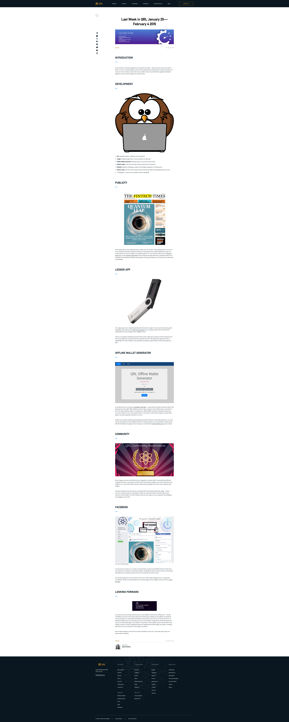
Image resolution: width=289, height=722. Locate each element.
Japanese (154, 672)
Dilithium (136, 687)
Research (136, 669)
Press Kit (119, 681)
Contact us (186, 3)
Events (119, 678)
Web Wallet (171, 675)
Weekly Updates (121, 695)
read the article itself (131, 255)
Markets (114, 3)
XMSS (135, 678)
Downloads (135, 3)
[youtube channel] (97, 36)
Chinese (154, 687)
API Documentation (173, 678)
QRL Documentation (138, 330)
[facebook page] (97, 44)
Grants (136, 675)
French (153, 678)
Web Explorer (172, 672)
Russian (154, 675)
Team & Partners (158, 3)
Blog (169, 3)
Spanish (154, 693)
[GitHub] (97, 53)
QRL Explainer (120, 669)
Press (118, 701)
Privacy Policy (118, 718)
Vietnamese (154, 681)
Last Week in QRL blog (140, 407)
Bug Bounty (137, 698)
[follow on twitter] (97, 39)
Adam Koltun (126, 647)
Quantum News (121, 698)
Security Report (138, 695)
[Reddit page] (97, 47)
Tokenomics (120, 684)
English (153, 669)
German (154, 690)
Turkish (153, 684)
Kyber (135, 684)
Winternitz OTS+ (138, 681)
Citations (136, 672)
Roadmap (145, 3)
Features (124, 3)
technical (117, 47)
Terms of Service (132, 718)
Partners (119, 675)
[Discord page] (97, 50)
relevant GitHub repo (158, 424)
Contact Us (120, 687)
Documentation (173, 681)
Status (170, 687)
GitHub (170, 684)
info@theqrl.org (100, 675)
